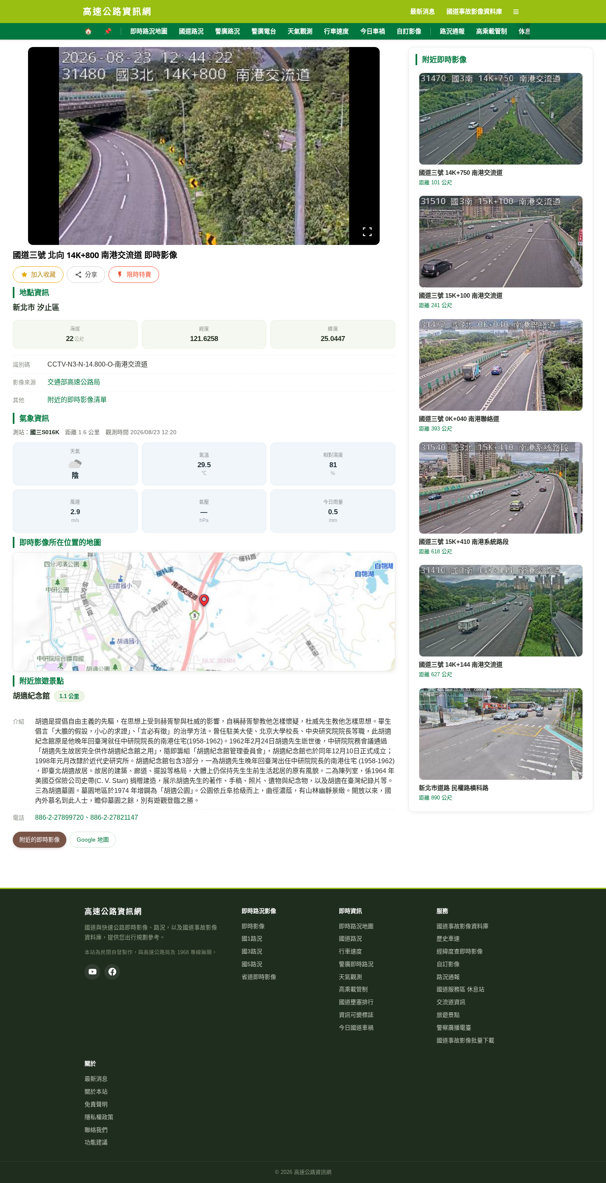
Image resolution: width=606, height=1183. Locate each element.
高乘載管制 (491, 31)
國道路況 (191, 31)
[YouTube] (92, 972)
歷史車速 (448, 938)
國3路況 (252, 951)
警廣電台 (263, 31)
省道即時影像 (259, 977)
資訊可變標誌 (356, 1014)
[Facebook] (112, 972)
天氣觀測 (300, 31)
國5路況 (252, 964)
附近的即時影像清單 (77, 399)
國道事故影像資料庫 (463, 926)
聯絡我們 (96, 1130)
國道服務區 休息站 (460, 989)
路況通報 (452, 31)
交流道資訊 (451, 1002)
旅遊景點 (448, 1014)
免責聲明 (96, 1104)
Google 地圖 (93, 839)
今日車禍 (372, 31)
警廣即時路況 (356, 964)
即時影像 (253, 926)
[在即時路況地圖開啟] (204, 611)
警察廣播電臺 (454, 1027)
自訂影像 (409, 31)
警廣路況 (227, 31)
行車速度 (336, 31)
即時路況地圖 (148, 31)
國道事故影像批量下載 (465, 1040)
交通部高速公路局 (73, 382)
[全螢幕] (367, 233)
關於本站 (96, 1091)
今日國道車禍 (356, 1027)
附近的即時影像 (39, 839)
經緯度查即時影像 (460, 951)
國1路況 (252, 938)
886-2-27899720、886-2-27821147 (86, 817)
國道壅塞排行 (356, 1002)
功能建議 (96, 1142)
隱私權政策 (99, 1117)
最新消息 (96, 1078)
